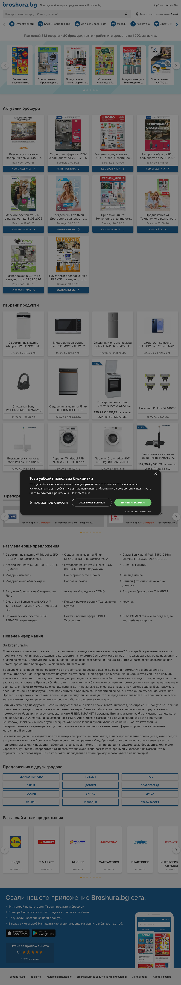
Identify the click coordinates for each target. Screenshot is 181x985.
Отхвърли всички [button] (92, 502)
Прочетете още (80, 493)
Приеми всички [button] (133, 502)
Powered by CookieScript (138, 511)
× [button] (155, 474)
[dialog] (90, 492)
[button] (49, 503)
